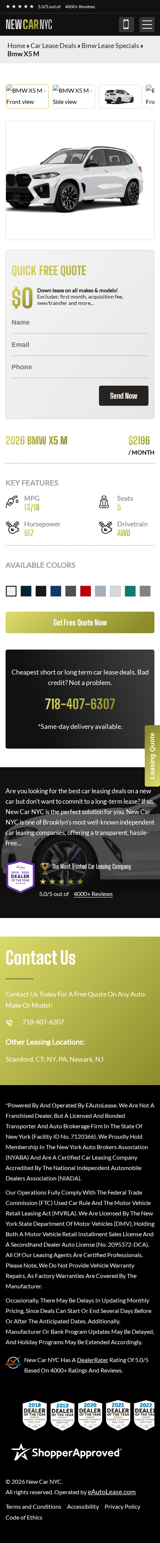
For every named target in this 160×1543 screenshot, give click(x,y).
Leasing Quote (152, 756)
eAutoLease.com (112, 1491)
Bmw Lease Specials (110, 45)
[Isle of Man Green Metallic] (130, 591)
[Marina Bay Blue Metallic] (56, 591)
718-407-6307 (126, 24)
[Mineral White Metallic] (115, 591)
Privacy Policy (122, 1506)
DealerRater (92, 1359)
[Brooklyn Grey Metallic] (100, 591)
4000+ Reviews (80, 6)
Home (16, 45)
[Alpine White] (11, 591)
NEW (29, 24)
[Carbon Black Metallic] (26, 591)
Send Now (123, 395)
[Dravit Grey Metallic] (70, 591)
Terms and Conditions (33, 1506)
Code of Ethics (24, 1517)
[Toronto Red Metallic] (85, 591)
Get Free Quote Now (80, 622)
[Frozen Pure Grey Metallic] (145, 591)
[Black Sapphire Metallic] (41, 591)
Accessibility (83, 1506)
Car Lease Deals (53, 45)
